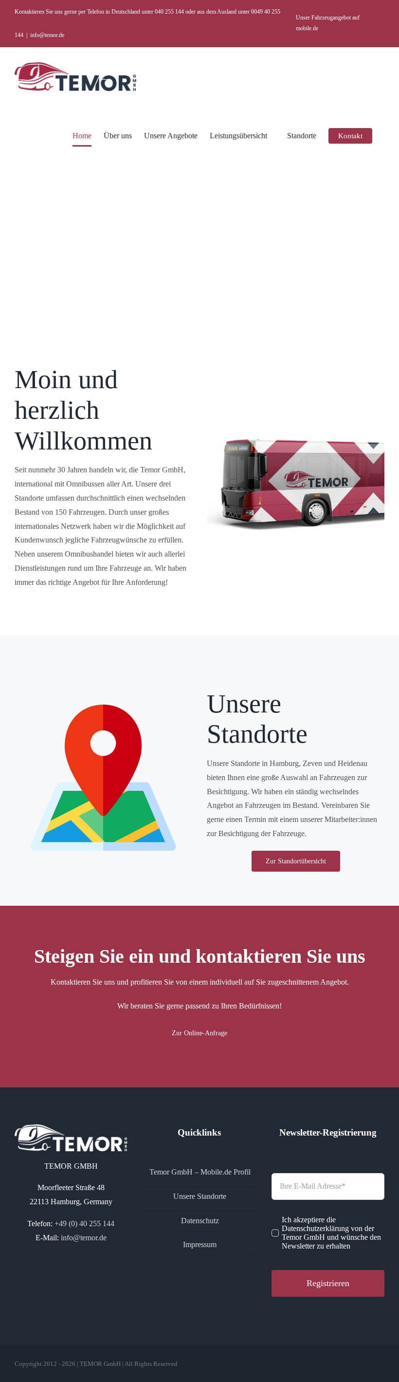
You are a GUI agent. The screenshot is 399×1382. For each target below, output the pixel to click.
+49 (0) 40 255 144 (84, 1223)
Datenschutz (200, 1220)
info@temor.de (47, 35)
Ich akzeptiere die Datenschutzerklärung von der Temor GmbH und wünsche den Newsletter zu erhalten (331, 1232)
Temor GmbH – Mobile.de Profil (200, 1172)
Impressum (200, 1244)
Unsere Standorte (199, 1196)
